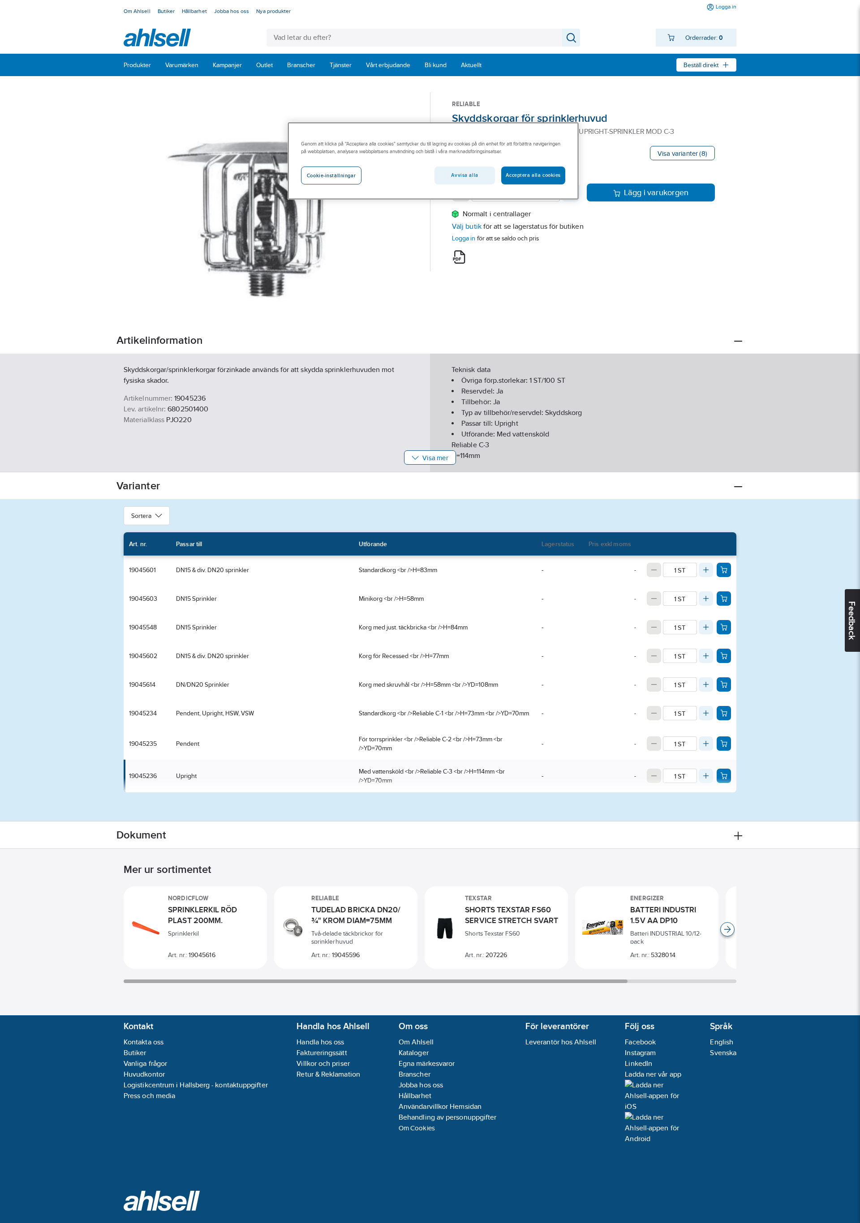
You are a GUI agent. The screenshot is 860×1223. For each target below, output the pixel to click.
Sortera (141, 515)
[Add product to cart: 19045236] (724, 776)
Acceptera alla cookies (533, 175)
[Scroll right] (727, 929)
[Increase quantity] (706, 570)
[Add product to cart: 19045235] (724, 743)
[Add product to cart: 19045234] (724, 713)
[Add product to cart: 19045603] (724, 598)
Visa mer (435, 458)
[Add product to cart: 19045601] (724, 570)
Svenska (723, 1052)
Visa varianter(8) (682, 153)
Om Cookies (417, 1128)
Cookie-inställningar (331, 175)
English (721, 1042)
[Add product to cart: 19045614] (724, 684)
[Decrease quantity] (654, 570)
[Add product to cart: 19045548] (724, 627)
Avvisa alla (464, 175)
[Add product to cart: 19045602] (724, 656)
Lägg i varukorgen (656, 192)
